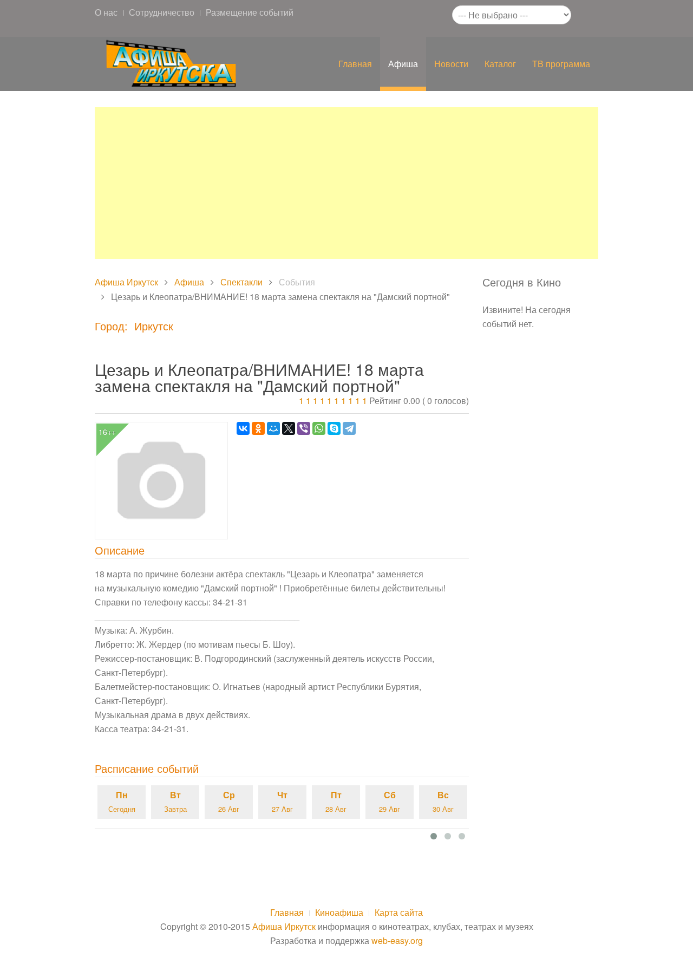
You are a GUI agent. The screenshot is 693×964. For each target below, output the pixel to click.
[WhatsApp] (318, 428)
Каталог (500, 63)
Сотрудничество (161, 12)
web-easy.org (397, 940)
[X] (288, 428)
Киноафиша (339, 912)
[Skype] (334, 428)
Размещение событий (249, 12)
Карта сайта (399, 912)
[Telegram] (349, 428)
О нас (106, 12)
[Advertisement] (346, 183)
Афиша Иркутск (126, 282)
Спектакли (241, 282)
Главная (355, 63)
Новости (451, 63)
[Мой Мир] (273, 428)
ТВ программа (561, 63)
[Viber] (303, 428)
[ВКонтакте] (243, 428)
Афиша (403, 63)
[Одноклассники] (258, 428)
